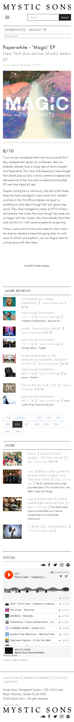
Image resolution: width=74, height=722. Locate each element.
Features (42, 678)
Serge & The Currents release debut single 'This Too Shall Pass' (49, 475)
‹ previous (20, 417)
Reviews (9, 36)
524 (58, 417)
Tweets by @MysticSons (15, 660)
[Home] (37, 6)
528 (36, 424)
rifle (17, 705)
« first (8, 417)
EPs (16, 36)
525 (7, 424)
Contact (10, 681)
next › (8, 431)
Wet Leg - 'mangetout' (50, 526)
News (17, 678)
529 (46, 424)
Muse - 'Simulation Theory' (41, 328)
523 (49, 417)
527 (27, 424)
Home (7, 678)
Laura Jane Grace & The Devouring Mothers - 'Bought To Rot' (44, 359)
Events (60, 678)
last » (18, 431)
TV (52, 678)
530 (56, 424)
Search (65, 17)
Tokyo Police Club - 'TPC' (39, 385)
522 (39, 417)
